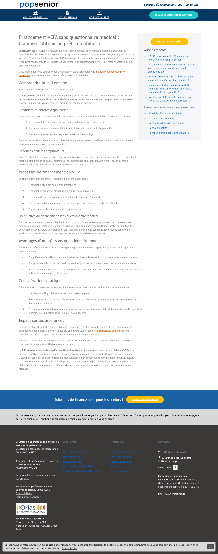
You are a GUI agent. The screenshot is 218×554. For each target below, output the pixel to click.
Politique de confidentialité (79, 466)
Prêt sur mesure (119, 471)
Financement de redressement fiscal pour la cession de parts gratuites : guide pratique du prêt (171, 68)
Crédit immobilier (121, 461)
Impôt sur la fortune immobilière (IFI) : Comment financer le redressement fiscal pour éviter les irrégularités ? (170, 88)
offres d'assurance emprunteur (108, 331)
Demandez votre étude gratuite (173, 15)
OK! (211, 546)
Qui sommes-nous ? (74, 452)
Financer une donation (161, 118)
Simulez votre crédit (169, 41)
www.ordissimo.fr (175, 493)
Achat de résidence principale (165, 113)
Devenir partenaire (74, 456)
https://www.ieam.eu (40, 486)
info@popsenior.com (174, 452)
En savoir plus (69, 548)
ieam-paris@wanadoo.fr (29, 497)
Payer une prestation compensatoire (168, 133)
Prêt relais (116, 466)
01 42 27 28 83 (24, 493)
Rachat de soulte (157, 128)
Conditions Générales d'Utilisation (82, 471)
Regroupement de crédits (125, 452)
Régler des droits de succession (166, 123)
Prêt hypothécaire (121, 456)
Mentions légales (72, 461)
